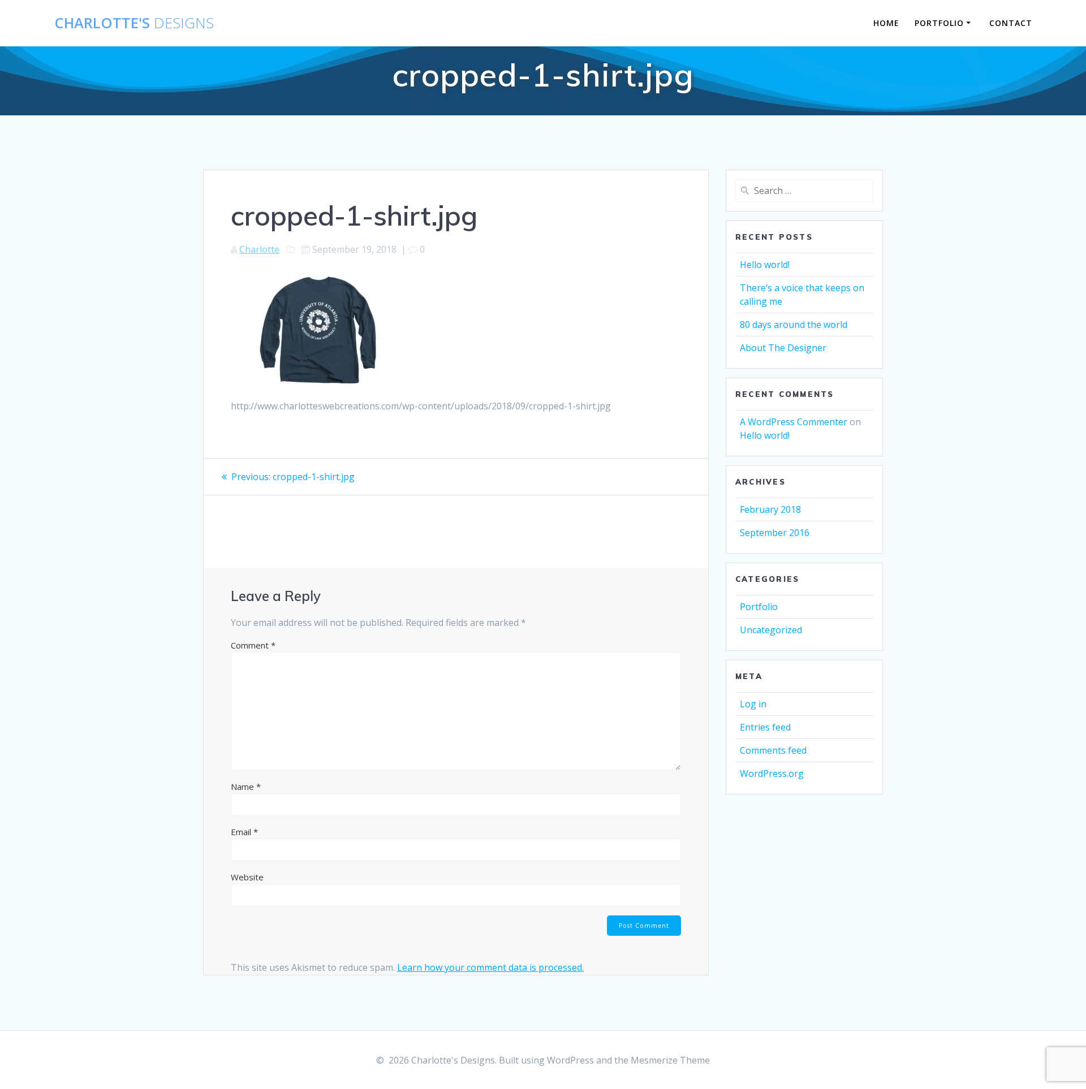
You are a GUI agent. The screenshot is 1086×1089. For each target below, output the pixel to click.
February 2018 (770, 509)
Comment (253, 645)
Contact (1010, 23)
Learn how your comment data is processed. (490, 967)
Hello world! (765, 264)
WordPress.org (772, 773)
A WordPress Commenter (793, 422)
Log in (753, 704)
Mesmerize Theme (670, 1060)
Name (246, 786)
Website (247, 877)
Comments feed (773, 750)
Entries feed (765, 727)
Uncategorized (771, 630)
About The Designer (783, 348)
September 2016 (774, 532)
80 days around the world (793, 324)
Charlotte (259, 249)
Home (886, 23)
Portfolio (939, 23)
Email (244, 831)
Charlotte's (134, 23)
